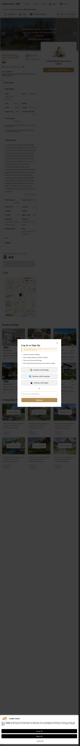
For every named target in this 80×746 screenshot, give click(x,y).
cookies (8, 722)
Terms (66, 723)
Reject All (39, 736)
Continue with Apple (41, 383)
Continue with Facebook (41, 376)
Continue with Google (41, 370)
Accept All (39, 731)
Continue (39, 400)
